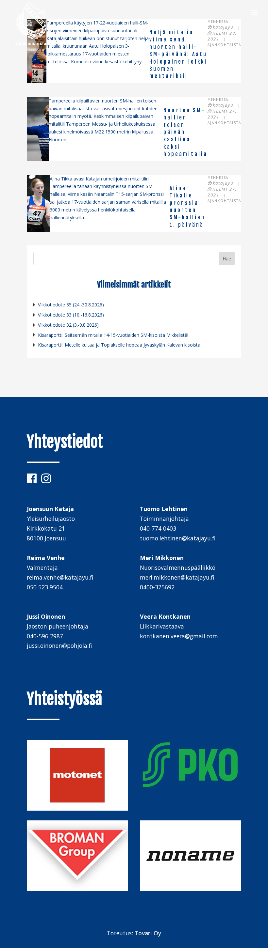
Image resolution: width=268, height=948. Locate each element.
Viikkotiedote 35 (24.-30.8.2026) (71, 305)
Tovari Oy (148, 933)
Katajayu (223, 27)
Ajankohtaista (224, 44)
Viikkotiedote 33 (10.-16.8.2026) (71, 315)
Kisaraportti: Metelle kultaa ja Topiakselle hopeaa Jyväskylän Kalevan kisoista (119, 345)
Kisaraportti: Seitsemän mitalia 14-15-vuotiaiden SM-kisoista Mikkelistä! (113, 335)
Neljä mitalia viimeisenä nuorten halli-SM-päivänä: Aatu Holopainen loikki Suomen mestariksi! (178, 54)
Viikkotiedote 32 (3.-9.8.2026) (68, 325)
